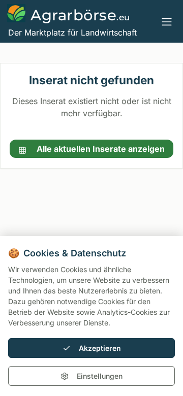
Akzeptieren (100, 348)
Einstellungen (100, 376)
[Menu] (167, 21)
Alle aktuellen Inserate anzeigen (100, 149)
